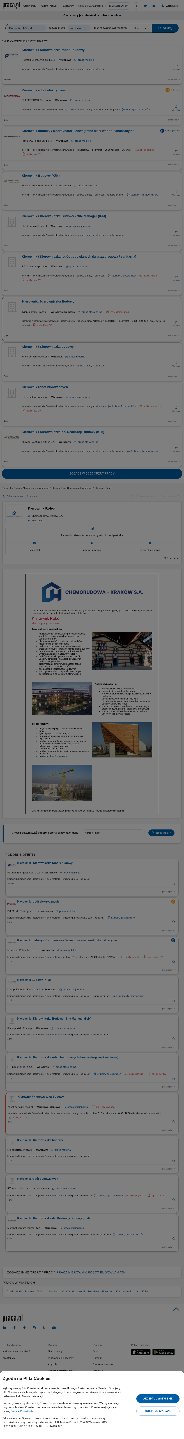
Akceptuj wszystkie (157, 1398)
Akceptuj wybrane (158, 1411)
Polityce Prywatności (22, 1411)
